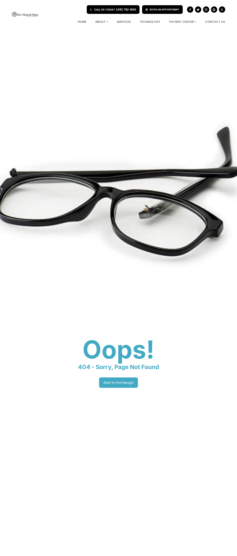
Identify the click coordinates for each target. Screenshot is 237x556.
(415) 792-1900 (126, 9)
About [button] (100, 22)
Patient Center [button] (181, 22)
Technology (150, 22)
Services (124, 22)
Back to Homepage (118, 382)
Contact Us (215, 22)
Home (82, 22)
